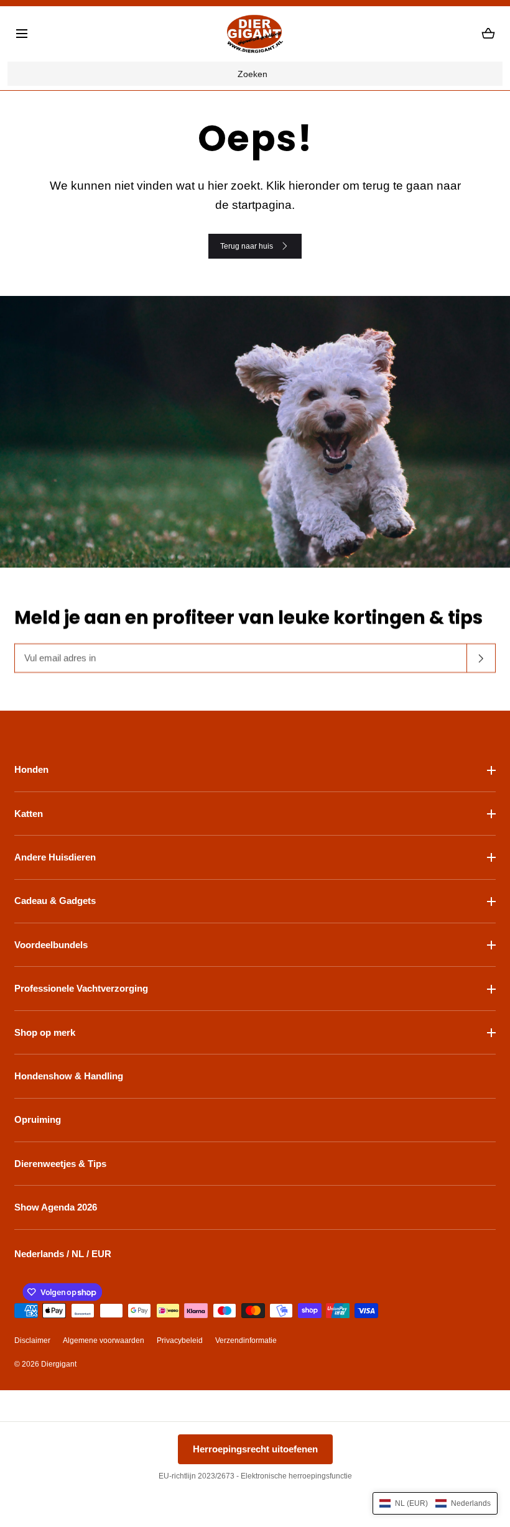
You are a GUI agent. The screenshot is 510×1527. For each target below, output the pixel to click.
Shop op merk (44, 1032)
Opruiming (37, 1119)
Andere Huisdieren (55, 857)
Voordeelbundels (51, 944)
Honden (31, 769)
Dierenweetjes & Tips (60, 1163)
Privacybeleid (180, 1340)
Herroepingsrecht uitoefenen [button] (255, 1449)
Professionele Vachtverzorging (81, 988)
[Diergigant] (255, 34)
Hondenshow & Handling (68, 1076)
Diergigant (58, 1364)
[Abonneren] (481, 658)
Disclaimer (32, 1340)
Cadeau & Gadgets (55, 900)
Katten (28, 813)
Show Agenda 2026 (55, 1207)
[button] (21, 33)
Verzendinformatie (246, 1340)
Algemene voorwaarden (103, 1340)
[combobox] (254, 74)
